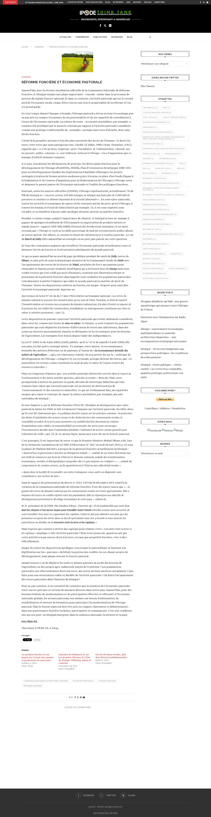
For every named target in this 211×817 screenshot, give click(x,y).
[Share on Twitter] (78, 697)
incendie (148, 159)
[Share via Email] (84, 697)
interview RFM (167, 159)
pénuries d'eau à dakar (155, 205)
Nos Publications (94, 2)
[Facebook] (200, 2)
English (147, 2)
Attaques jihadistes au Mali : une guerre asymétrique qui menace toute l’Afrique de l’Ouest (164, 305)
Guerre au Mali (151, 154)
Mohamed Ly (169, 173)
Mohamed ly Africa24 (154, 178)
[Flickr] (207, 2)
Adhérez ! (166, 408)
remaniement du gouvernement (160, 214)
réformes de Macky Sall (156, 244)
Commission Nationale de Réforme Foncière (45, 681)
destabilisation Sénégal (156, 122)
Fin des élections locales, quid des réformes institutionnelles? (111, 656)
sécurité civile (151, 259)
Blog (107, 2)
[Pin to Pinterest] (81, 697)
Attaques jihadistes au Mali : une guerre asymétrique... (53, 3)
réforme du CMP (152, 229)
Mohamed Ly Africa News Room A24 (161, 183)
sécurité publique (153, 268)
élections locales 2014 (156, 278)
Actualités (65, 37)
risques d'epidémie (153, 219)
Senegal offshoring (154, 254)
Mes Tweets (148, 86)
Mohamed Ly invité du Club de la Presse (164, 195)
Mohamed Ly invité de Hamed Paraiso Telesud (161, 189)
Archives (137, 2)
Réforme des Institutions (157, 224)
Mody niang (150, 173)
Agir (128, 2)
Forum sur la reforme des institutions (164, 149)
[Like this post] (72, 697)
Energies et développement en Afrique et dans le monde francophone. (164, 138)
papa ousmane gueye (154, 200)
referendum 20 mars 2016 (156, 210)
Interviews (118, 2)
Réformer (149, 239)
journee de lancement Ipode (158, 163)
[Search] (150, 37)
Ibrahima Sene (173, 154)
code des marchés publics (157, 112)
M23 (182, 163)
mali (146, 168)
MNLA (181, 168)
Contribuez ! (152, 408)
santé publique (152, 249)
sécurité (176, 254)
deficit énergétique (174, 117)
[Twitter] (204, 2)
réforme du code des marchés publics (163, 234)
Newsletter (179, 408)
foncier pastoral (107, 681)
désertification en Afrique (158, 132)
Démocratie (150, 127)
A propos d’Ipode (75, 2)
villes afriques (178, 268)
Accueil (25, 46)
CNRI (166, 108)
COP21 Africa (150, 117)
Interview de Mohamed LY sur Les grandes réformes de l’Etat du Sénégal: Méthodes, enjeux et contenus (74, 658)
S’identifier (159, 2)
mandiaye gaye (163, 168)
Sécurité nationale (154, 264)
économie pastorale (83, 681)
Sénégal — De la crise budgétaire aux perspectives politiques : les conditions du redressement (164, 353)
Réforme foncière (32, 686)
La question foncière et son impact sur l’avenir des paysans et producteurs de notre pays (38, 657)
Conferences (82, 37)
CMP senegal (150, 108)
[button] (20, 2)
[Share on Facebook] (75, 697)
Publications (100, 37)
